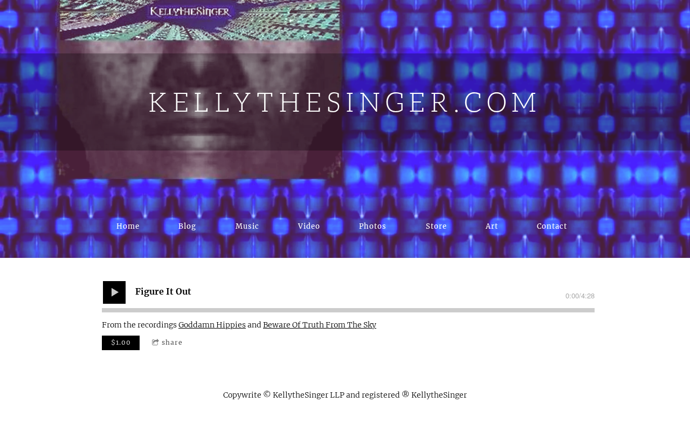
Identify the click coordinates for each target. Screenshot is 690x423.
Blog (187, 226)
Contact (552, 226)
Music (247, 226)
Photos (373, 226)
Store (436, 226)
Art (492, 226)
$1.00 (121, 342)
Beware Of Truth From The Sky (319, 325)
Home (128, 226)
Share (172, 342)
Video (309, 226)
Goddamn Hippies (212, 325)
